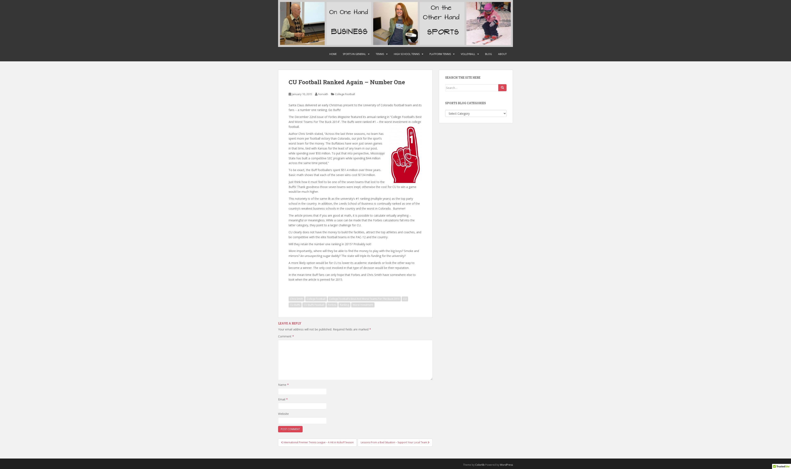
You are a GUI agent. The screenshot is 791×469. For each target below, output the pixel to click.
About (502, 54)
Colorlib (480, 465)
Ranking (344, 305)
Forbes (332, 305)
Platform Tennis (440, 54)
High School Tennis (407, 54)
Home (333, 54)
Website (283, 414)
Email (283, 399)
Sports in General (354, 54)
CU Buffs (295, 305)
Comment (286, 336)
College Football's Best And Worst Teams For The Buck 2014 (364, 299)
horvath (323, 94)
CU (405, 299)
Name (283, 385)
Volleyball (468, 54)
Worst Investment (363, 305)
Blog (488, 54)
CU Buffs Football (314, 305)
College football (316, 299)
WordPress (506, 465)
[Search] (502, 87)
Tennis (380, 54)
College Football (345, 94)
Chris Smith (296, 299)
